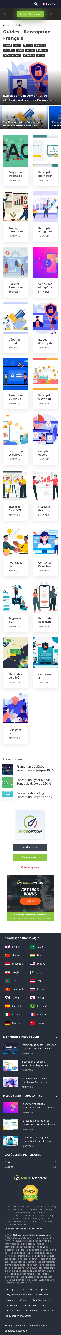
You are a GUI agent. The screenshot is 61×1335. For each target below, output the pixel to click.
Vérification (29, 55)
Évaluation (41, 50)
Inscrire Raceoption (30, 14)
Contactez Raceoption (16, 1330)
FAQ (45, 1305)
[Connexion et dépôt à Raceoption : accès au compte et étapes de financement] (45, 262)
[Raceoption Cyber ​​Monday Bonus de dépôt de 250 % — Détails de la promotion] (7, 782)
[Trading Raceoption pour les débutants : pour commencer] (15, 206)
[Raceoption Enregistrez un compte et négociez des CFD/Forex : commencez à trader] (45, 206)
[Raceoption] (30, 838)
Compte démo (13, 1310)
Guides (41, 55)
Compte (24, 1299)
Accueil (6, 25)
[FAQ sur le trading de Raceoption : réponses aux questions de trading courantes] (15, 151)
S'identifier (9, 50)
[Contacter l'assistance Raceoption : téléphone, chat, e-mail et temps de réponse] (45, 541)
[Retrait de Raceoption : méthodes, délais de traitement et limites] (45, 597)
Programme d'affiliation (19, 1294)
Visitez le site (30, 847)
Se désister (40, 45)
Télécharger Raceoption (19, 1315)
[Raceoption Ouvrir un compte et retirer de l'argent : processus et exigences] (45, 374)
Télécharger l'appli (12, 55)
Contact (29, 50)
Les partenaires (41, 1299)
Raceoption (12, 1289)
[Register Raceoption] (30, 893)
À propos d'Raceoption (34, 1289)
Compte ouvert (30, 857)
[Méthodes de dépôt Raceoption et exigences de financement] (15, 652)
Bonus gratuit (31, 867)
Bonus (17, 45)
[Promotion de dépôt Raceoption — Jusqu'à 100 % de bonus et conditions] (7, 769)
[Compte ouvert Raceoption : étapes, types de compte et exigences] (45, 429)
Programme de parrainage (39, 1310)
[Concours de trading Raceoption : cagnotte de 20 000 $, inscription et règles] (7, 795)
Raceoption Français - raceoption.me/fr (26, 1325)
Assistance (11, 1305)
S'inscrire (28, 45)
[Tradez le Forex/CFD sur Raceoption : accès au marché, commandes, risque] (15, 485)
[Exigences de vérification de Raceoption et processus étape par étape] (15, 597)
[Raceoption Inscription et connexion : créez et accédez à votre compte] (45, 151)
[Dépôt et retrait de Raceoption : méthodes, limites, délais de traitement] (15, 318)
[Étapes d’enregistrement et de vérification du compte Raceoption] (45, 318)
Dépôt (20, 50)
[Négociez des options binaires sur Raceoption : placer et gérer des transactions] (45, 485)
